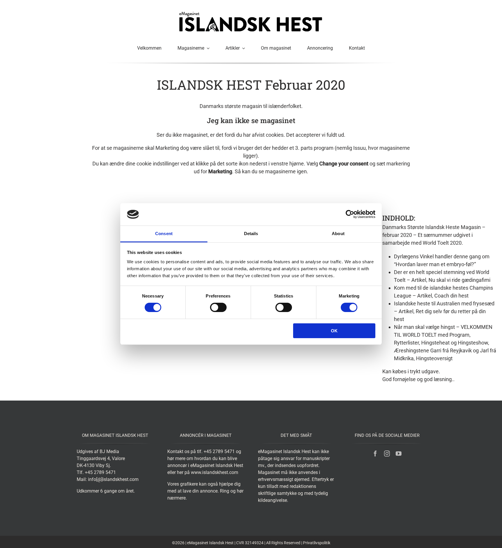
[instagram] (387, 454)
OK (334, 330)
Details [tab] (251, 233)
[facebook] (375, 454)
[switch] (218, 307)
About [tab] (338, 233)
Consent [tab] (164, 233)
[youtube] (398, 454)
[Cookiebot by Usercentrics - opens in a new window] (349, 214)
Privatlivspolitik (316, 542)
